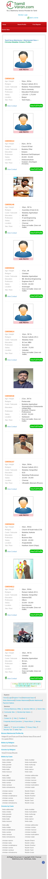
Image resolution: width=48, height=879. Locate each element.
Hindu (3, 746)
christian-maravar (30, 780)
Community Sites (9, 712)
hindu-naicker (29, 769)
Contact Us (7, 718)
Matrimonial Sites (30, 40)
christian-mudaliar (30, 782)
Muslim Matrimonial (36, 700)
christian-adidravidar (31, 775)
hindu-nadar (29, 767)
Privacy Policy (32, 727)
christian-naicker (7, 791)
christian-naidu (7, 793)
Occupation (5, 739)
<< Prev (15, 684)
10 (28, 686)
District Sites (6, 29)
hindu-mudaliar (29, 760)
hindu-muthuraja (30, 764)
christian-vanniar (7, 798)
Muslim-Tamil (29, 800)
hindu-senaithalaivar (8, 780)
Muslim (15, 746)
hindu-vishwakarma (8, 787)
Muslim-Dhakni (30, 791)
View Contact (12, 106)
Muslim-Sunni (29, 798)
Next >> (34, 686)
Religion (4, 736)
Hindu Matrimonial (8, 700)
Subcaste (15, 736)
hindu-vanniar (6, 782)
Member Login (22, 15)
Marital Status (28, 736)
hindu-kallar (6, 769)
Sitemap (38, 721)
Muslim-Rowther (30, 796)
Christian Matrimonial (22, 700)
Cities (21, 736)
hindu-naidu (28, 772)
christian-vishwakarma (9, 803)
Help (15, 718)
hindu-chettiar (6, 762)
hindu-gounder (7, 764)
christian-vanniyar (8, 800)
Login (10, 697)
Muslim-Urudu (29, 803)
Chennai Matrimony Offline (12, 709)
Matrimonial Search (29, 697)
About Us (7, 727)
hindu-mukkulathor (31, 762)
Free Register (37, 24)
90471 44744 (34, 18)
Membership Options (24, 712)
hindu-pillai (5, 775)
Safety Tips (18, 729)
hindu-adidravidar (7, 760)
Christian (9, 746)
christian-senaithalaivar (9, 796)
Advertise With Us (29, 709)
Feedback (22, 718)
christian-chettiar (30, 778)
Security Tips (8, 729)
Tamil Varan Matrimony (13, 40)
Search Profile (22, 24)
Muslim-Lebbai (29, 793)
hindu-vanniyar (7, 785)
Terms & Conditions (18, 727)
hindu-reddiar (6, 778)
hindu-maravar (7, 772)
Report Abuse (28, 721)
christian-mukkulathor (32, 785)
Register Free (17, 697)
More (11, 739)
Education (37, 736)
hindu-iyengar (6, 767)
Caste (9, 736)
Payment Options (8, 703)
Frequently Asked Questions (13, 721)
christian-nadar (30, 787)
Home (4, 24)
